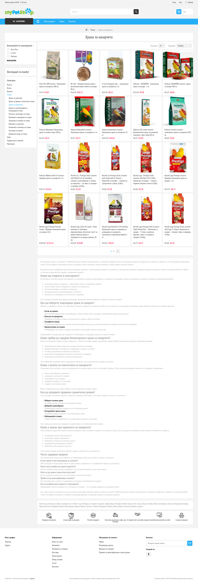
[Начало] (38, 22)
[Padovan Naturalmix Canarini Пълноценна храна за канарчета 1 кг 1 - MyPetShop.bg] (84, 111)
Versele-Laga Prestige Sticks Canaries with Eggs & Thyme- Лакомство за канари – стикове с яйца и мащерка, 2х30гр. (178, 230)
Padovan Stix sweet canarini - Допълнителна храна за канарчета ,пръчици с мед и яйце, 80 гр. (145, 132)
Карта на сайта (57, 541)
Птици (9, 94)
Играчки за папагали (16, 124)
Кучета (9, 84)
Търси (136, 11)
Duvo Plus (14, 49)
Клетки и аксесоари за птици (19, 114)
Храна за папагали (15, 98)
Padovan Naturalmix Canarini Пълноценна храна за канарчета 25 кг (115, 132)
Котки (9, 88)
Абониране (189, 543)
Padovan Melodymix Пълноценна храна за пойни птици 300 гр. (51, 131)
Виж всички (11, 60)
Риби (9, 137)
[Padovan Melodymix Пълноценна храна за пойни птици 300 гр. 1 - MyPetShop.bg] (53, 111)
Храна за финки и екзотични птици (21, 101)
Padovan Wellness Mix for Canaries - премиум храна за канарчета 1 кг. (52, 176)
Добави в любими (45, 77)
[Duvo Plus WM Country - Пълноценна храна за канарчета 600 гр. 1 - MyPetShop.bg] (53, 66)
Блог (180, 2)
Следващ (118, 251)
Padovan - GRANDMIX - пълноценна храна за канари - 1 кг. (146, 85)
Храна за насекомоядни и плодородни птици (18, 109)
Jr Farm (13, 53)
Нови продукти (49, 21)
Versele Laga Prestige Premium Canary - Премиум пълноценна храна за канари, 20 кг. (52, 229)
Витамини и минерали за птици (20, 117)
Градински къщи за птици (18, 134)
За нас (54, 563)
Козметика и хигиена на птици (20, 127)
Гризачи (9, 91)
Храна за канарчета (16, 104)
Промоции (11, 144)
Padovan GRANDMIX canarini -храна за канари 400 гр (177, 85)
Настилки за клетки (16, 130)
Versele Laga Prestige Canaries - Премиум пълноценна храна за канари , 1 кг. (176, 178)
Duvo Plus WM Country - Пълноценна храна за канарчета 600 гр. (52, 85)
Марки (62, 21)
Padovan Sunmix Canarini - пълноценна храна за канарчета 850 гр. (178, 132)
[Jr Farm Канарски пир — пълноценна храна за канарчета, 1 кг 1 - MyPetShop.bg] (115, 66)
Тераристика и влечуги (15, 140)
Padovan (14, 56)
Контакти (72, 21)
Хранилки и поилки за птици (19, 120)
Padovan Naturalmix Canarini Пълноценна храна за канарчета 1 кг (84, 131)
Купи (55, 77)
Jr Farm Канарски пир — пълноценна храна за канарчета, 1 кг (115, 85)
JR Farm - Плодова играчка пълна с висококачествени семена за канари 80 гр (84, 86)
